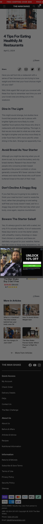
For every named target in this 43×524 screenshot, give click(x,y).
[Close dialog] (41, 249)
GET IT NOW (32, 265)
